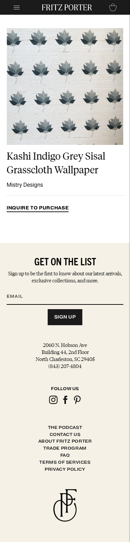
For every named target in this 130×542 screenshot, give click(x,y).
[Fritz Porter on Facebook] (65, 402)
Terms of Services (64, 462)
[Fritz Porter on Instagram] (53, 402)
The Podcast (65, 427)
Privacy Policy (65, 469)
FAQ (65, 455)
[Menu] (16, 7)
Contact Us (65, 434)
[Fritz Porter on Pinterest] (77, 402)
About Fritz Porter (65, 441)
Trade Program (65, 448)
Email (19, 288)
